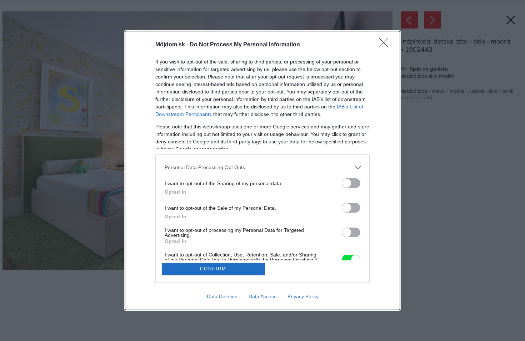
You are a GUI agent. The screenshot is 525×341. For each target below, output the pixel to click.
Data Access (262, 296)
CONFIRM (213, 268)
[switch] (351, 183)
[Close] (386, 45)
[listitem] (262, 167)
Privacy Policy (303, 296)
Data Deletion (222, 296)
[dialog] (262, 170)
